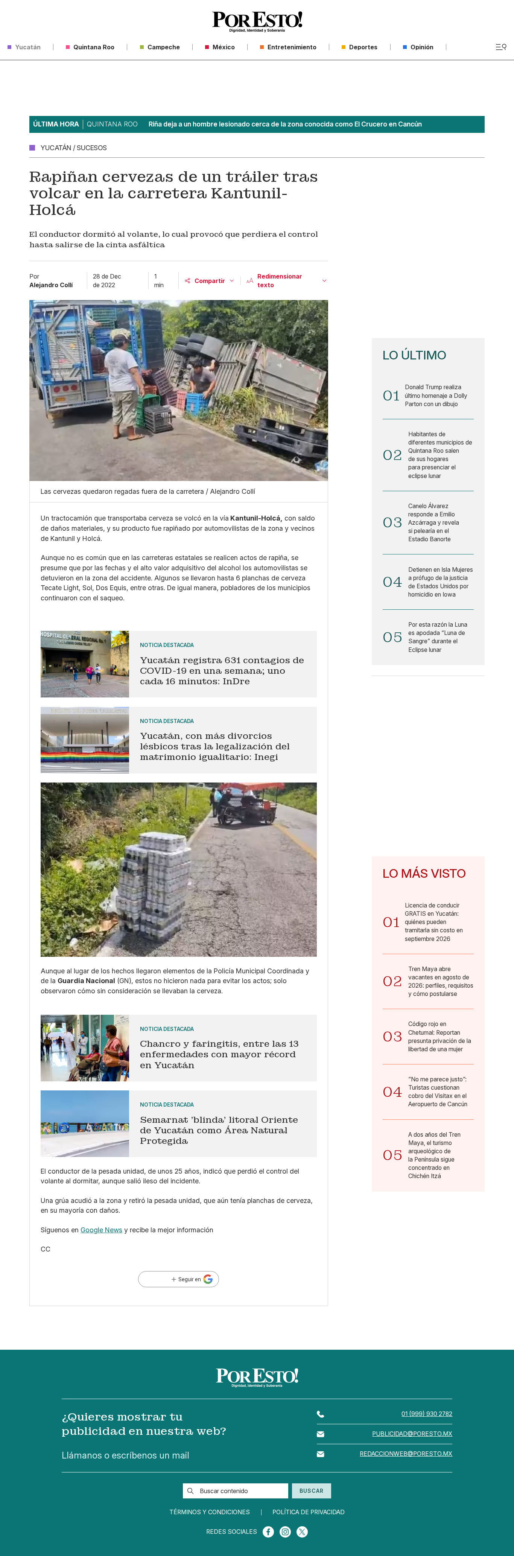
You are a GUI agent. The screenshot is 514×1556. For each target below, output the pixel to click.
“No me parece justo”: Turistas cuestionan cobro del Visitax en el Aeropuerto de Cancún (437, 1092)
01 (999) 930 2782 (426, 1413)
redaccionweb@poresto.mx (406, 1453)
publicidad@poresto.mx (412, 1433)
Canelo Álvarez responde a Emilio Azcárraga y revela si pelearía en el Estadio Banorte (433, 522)
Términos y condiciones (209, 1512)
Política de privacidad (308, 1512)
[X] (302, 1532)
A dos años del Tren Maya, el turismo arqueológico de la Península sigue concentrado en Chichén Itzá (434, 1155)
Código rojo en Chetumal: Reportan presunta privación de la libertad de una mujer (439, 1036)
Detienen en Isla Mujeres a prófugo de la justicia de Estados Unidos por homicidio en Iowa (440, 582)
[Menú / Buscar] (501, 47)
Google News (101, 1230)
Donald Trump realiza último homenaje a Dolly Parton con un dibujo (436, 395)
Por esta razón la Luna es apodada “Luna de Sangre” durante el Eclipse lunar (437, 637)
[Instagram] (285, 1532)
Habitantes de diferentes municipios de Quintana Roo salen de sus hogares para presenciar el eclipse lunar (440, 455)
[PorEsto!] (257, 21)
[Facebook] (268, 1532)
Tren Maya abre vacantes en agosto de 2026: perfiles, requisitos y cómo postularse (440, 981)
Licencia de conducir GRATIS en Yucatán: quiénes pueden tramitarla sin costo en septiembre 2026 (434, 922)
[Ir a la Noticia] (178, 664)
